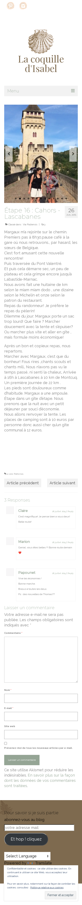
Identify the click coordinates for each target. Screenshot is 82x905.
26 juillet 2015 (59, 511)
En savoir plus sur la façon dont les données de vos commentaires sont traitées (40, 780)
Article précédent (23, 483)
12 (62, 198)
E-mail (8, 708)
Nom (7, 690)
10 (53, 198)
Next (73, 154)
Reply (70, 511)
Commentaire (13, 633)
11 (58, 198)
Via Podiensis (30, 224)
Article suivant (62, 483)
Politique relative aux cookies (46, 887)
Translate (43, 863)
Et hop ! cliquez (26, 839)
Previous (9, 154)
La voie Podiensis (14, 474)
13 (66, 198)
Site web (9, 726)
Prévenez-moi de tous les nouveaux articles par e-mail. (38, 748)
